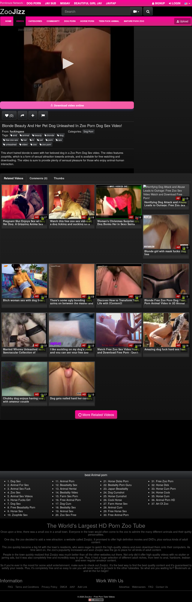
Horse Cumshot (117, 496)
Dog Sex (15, 481)
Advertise (124, 587)
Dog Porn (34, 3)
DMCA (63, 587)
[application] (67, 63)
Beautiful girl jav (88, 3)
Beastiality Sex (68, 485)
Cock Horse (115, 500)
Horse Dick (162, 485)
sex (60, 139)
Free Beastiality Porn (22, 507)
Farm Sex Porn (69, 496)
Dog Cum (65, 503)
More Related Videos (98, 414)
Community (53, 21)
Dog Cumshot (116, 492)
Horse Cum (163, 496)
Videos (20, 21)
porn (50, 139)
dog (61, 135)
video (24, 144)
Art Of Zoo (162, 503)
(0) (11, 115)
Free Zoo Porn (164, 481)
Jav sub (50, 3)
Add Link (82, 587)
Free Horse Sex (117, 511)
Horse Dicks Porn (118, 481)
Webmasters (139, 587)
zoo (34, 144)
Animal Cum (115, 507)
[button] (187, 3)
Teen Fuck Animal (109, 21)
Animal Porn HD (165, 500)
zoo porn (46, 144)
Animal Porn (67, 481)
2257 (72, 587)
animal (25, 135)
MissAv (65, 3)
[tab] (13, 178)
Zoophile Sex (20, 515)
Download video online (68, 105)
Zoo (12, 11)
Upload (183, 21)
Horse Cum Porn (166, 488)
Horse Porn (87, 21)
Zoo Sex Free (68, 515)
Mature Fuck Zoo (134, 21)
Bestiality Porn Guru (120, 485)
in (33, 139)
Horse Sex (16, 511)
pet (41, 139)
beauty (38, 135)
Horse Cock (163, 492)
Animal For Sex (19, 485)
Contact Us (162, 587)
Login (175, 3)
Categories (35, 21)
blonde (50, 135)
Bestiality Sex (68, 507)
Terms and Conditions (27, 587)
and (14, 135)
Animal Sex (66, 511)
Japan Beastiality (118, 488)
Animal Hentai (68, 488)
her (25, 139)
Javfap (111, 3)
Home (8, 21)
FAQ (10, 587)
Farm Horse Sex (118, 503)
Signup (159, 3)
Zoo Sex (15, 492)
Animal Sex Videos (21, 496)
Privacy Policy (49, 587)
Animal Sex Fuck (20, 488)
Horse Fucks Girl (20, 500)
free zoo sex (11, 139)
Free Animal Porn (70, 500)
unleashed (10, 144)
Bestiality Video (69, 492)
